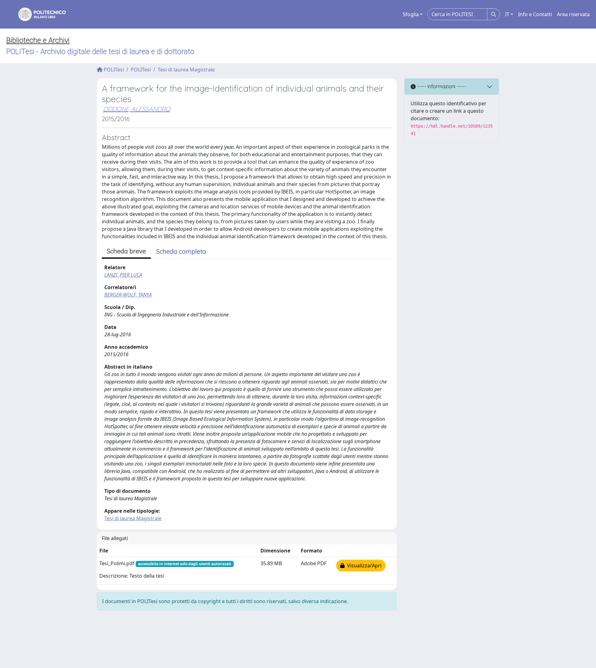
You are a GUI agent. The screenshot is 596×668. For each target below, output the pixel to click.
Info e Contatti (535, 14)
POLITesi (113, 69)
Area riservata (573, 14)
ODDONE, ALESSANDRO (136, 109)
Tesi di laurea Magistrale (186, 69)
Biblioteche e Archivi (38, 40)
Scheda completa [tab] (181, 251)
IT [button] (507, 14)
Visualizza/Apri (363, 565)
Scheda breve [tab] (126, 251)
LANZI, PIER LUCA (123, 274)
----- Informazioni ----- (441, 86)
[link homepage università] (38, 14)
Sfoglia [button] (411, 14)
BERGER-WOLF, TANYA (128, 294)
